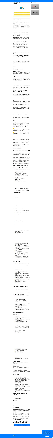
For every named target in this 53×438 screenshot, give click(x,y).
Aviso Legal (14, 435)
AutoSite (23, 59)
